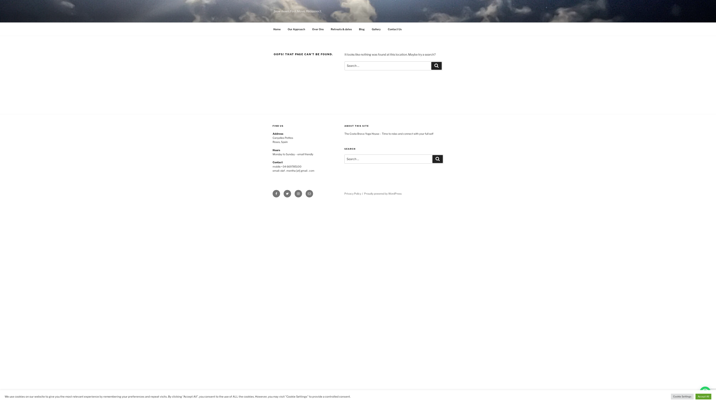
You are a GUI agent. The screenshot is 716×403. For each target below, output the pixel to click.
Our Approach (296, 29)
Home (277, 29)
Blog (362, 29)
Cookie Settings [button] (682, 396)
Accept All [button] (703, 396)
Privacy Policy (352, 193)
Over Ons (318, 29)
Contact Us (395, 29)
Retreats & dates (341, 29)
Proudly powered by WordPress (383, 193)
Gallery (376, 29)
